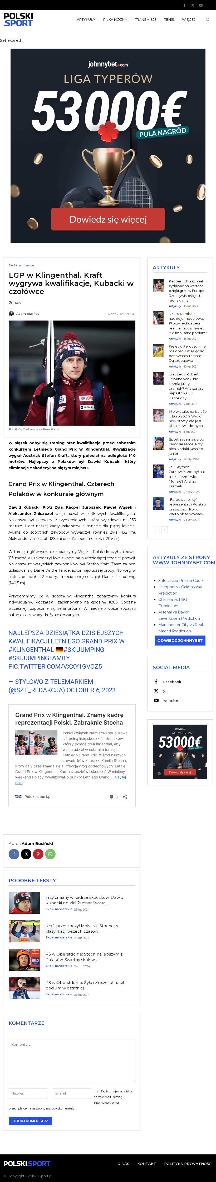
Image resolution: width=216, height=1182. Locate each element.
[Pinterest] (38, 854)
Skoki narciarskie (21, 265)
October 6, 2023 (91, 690)
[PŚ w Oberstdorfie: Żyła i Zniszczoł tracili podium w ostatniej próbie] (24, 988)
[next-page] (164, 530)
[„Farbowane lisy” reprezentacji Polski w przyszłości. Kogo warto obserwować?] (158, 500)
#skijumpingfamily (39, 658)
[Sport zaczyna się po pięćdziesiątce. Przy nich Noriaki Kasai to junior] (158, 439)
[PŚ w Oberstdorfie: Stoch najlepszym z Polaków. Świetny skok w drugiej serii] (24, 960)
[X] (192, 5)
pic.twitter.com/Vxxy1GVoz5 (55, 666)
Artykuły (175, 306)
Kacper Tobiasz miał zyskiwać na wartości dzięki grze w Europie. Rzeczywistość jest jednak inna (187, 290)
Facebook (172, 682)
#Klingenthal (31, 649)
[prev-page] (156, 530)
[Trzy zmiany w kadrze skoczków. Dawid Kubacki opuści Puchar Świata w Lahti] (24, 903)
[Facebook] (184, 5)
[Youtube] (201, 5)
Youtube (170, 701)
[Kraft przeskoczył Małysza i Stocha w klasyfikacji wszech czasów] (24, 931)
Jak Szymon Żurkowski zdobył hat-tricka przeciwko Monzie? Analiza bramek (188, 476)
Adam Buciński (28, 313)
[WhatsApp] (50, 854)
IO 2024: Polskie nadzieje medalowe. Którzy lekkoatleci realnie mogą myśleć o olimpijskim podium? (188, 323)
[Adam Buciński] (12, 313)
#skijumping (83, 649)
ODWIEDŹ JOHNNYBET (180, 640)
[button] (207, 19)
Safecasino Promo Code (180, 580)
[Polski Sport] (27, 19)
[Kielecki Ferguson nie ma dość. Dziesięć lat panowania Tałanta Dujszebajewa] (158, 346)
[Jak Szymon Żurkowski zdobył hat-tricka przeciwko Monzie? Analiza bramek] (158, 467)
